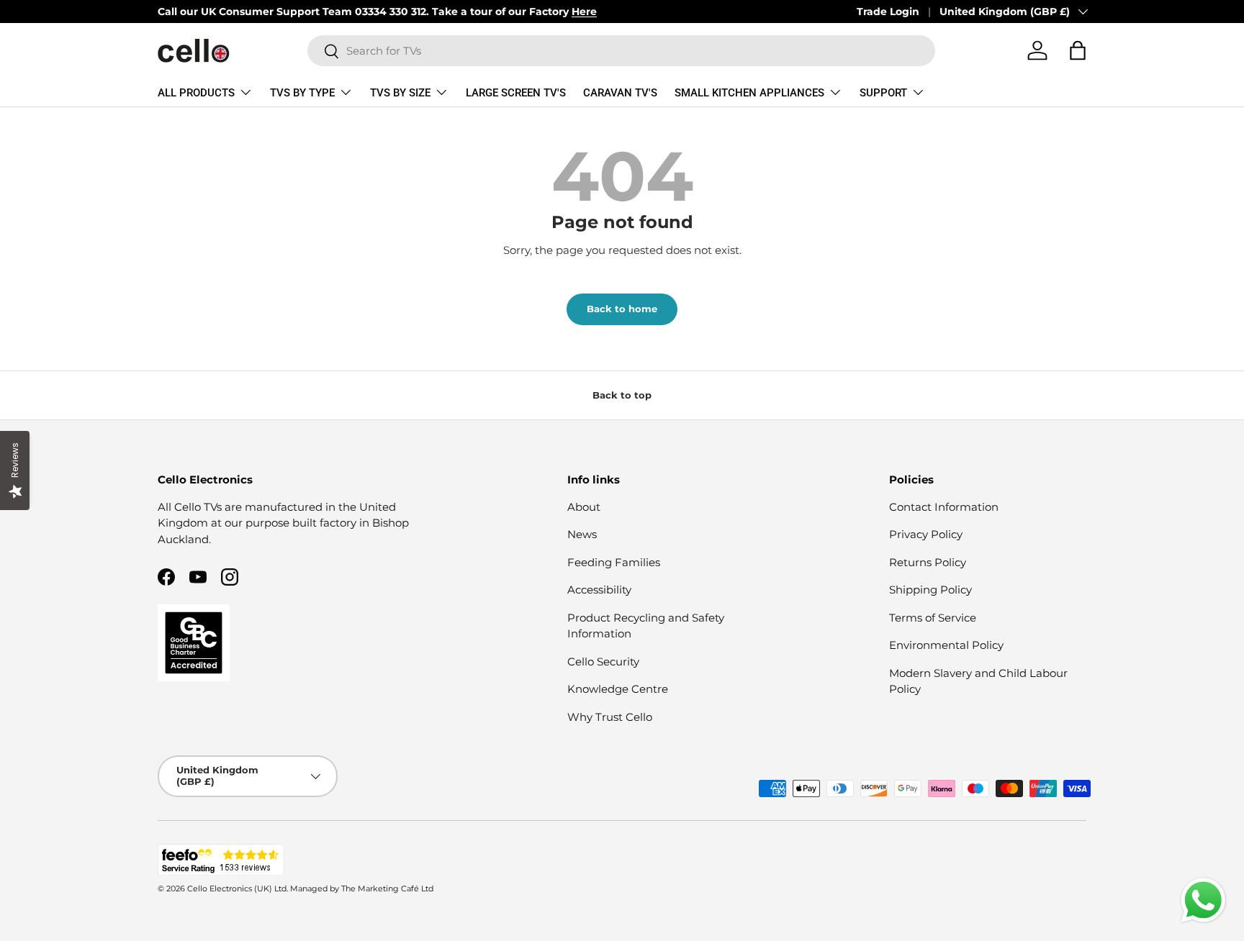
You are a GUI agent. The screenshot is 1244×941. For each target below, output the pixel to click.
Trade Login (888, 11)
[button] (1078, 50)
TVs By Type (302, 92)
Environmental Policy (946, 645)
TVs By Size (400, 92)
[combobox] (621, 50)
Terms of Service (932, 617)
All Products (196, 92)
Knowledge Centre (617, 689)
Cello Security (603, 661)
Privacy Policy (926, 534)
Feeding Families (613, 562)
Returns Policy (927, 562)
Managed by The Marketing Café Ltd (361, 888)
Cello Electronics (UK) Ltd (237, 888)
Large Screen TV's (516, 92)
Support (883, 92)
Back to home (622, 308)
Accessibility (599, 589)
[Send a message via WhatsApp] (1203, 900)
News (582, 534)
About (583, 507)
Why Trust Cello (609, 717)
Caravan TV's (620, 92)
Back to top (622, 395)
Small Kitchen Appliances (749, 92)
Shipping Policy (930, 589)
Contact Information (944, 507)
